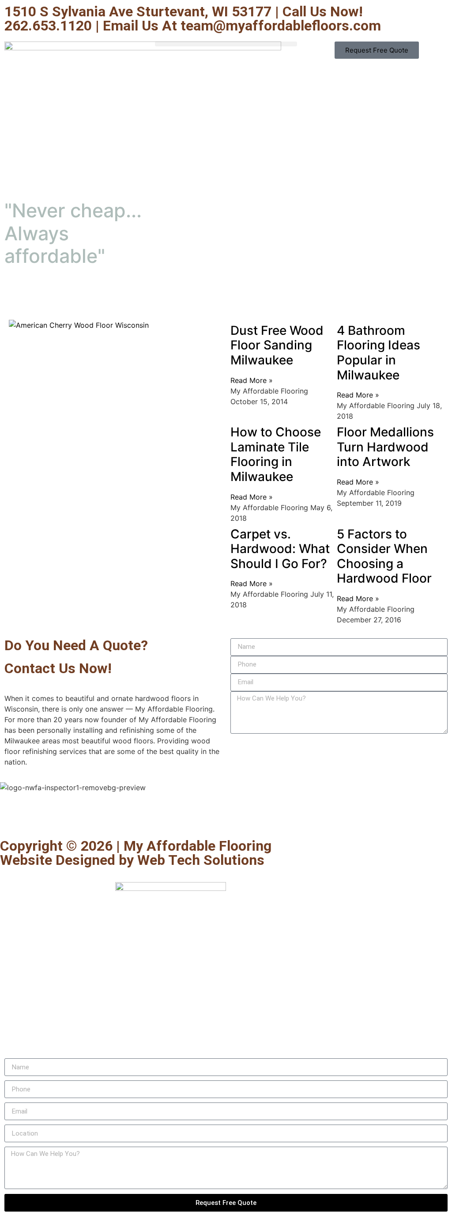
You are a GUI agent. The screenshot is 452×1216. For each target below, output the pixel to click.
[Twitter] (35, 814)
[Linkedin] (108, 814)
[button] (226, 44)
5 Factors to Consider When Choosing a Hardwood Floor (384, 556)
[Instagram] (132, 814)
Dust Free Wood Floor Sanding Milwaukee (277, 345)
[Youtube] (60, 814)
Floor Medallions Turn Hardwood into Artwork (385, 446)
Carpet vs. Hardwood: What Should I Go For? (280, 549)
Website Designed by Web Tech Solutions (132, 860)
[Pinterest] (84, 814)
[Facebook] (11, 814)
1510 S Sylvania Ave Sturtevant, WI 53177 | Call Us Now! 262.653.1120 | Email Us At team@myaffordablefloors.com (192, 18)
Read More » (251, 380)
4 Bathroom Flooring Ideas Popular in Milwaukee (378, 353)
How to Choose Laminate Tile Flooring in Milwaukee (275, 454)
